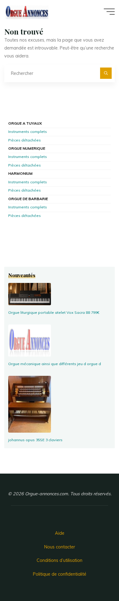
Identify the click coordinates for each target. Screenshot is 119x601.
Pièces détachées (24, 140)
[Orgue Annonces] (26, 11)
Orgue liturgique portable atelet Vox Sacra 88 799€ (53, 312)
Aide (59, 533)
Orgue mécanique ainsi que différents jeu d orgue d (54, 363)
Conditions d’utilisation (59, 560)
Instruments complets (27, 132)
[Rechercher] (105, 73)
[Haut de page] (95, 577)
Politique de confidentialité (59, 574)
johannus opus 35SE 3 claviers (35, 440)
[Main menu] (109, 12)
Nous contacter (59, 547)
